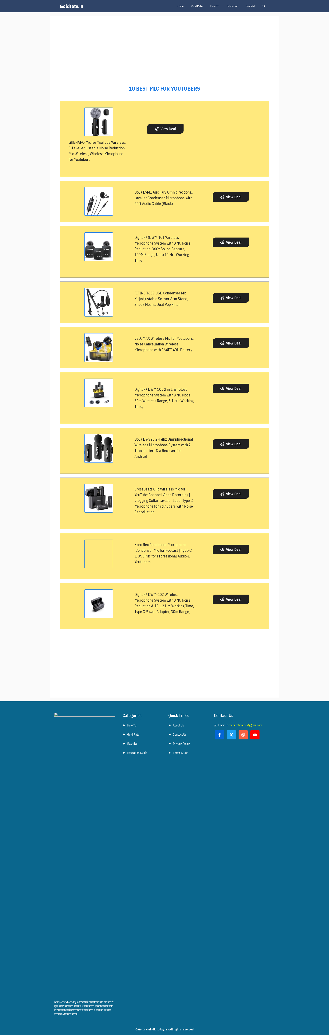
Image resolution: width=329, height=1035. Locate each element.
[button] (264, 6)
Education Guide (137, 753)
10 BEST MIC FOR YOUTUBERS (164, 88)
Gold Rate (197, 6)
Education (232, 6)
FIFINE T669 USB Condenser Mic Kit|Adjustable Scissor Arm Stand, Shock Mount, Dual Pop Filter (161, 298)
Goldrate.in (71, 6)
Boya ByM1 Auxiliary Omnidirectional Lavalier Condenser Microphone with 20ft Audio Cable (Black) (163, 198)
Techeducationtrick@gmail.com (243, 725)
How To (214, 6)
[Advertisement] (164, 52)
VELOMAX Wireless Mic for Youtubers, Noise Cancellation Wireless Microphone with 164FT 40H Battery (164, 344)
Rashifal (250, 6)
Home (180, 6)
